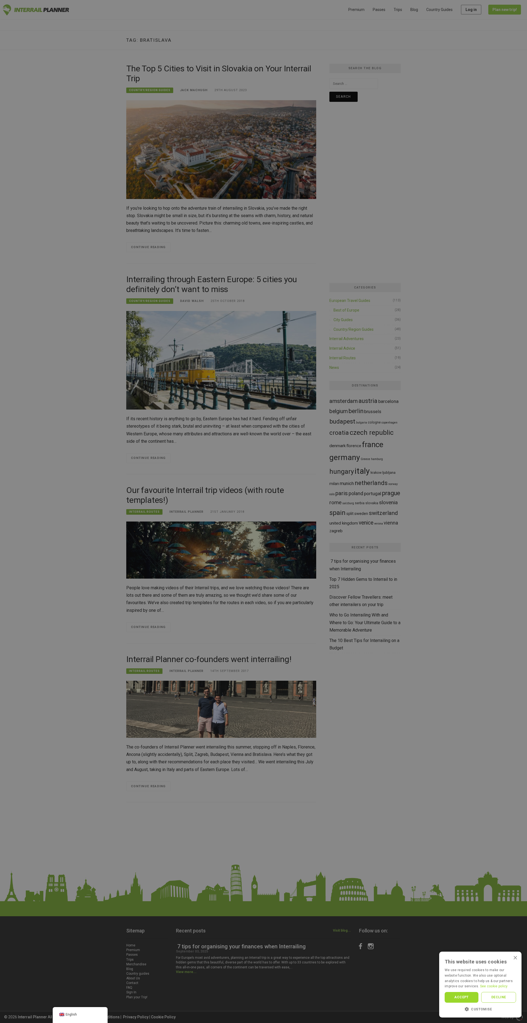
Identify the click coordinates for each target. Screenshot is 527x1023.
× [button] (515, 957)
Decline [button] (498, 997)
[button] (480, 1009)
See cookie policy (494, 986)
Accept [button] (461, 997)
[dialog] (263, 511)
